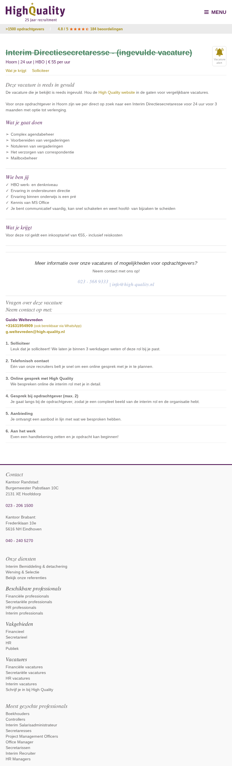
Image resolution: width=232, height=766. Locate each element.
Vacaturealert (219, 61)
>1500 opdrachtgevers (25, 29)
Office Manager (19, 742)
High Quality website (116, 92)
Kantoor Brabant (20, 517)
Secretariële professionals (29, 601)
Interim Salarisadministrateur (31, 725)
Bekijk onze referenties (26, 577)
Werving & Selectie (22, 572)
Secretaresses (18, 730)
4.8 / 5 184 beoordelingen (90, 29)
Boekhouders (17, 713)
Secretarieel (16, 637)
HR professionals (21, 607)
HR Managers (18, 759)
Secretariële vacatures (26, 672)
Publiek (12, 648)
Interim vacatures (21, 684)
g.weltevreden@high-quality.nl (35, 331)
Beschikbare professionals (33, 588)
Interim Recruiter (21, 753)
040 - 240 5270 (19, 540)
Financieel (15, 631)
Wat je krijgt (16, 70)
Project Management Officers (32, 736)
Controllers (15, 719)
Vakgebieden (19, 623)
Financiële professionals (27, 596)
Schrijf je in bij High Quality (29, 689)
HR (8, 643)
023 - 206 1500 (19, 505)
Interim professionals (24, 613)
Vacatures (16, 659)
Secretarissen (18, 747)
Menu (218, 12)
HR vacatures (18, 678)
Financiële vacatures (24, 667)
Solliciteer (40, 70)
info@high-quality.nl (133, 284)
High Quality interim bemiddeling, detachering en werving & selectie (35, 12)
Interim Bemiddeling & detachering (36, 566)
